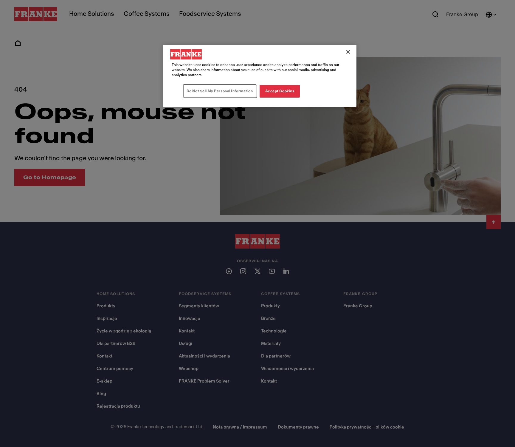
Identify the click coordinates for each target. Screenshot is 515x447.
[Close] (348, 51)
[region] (259, 76)
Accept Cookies (279, 91)
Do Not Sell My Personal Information (220, 91)
